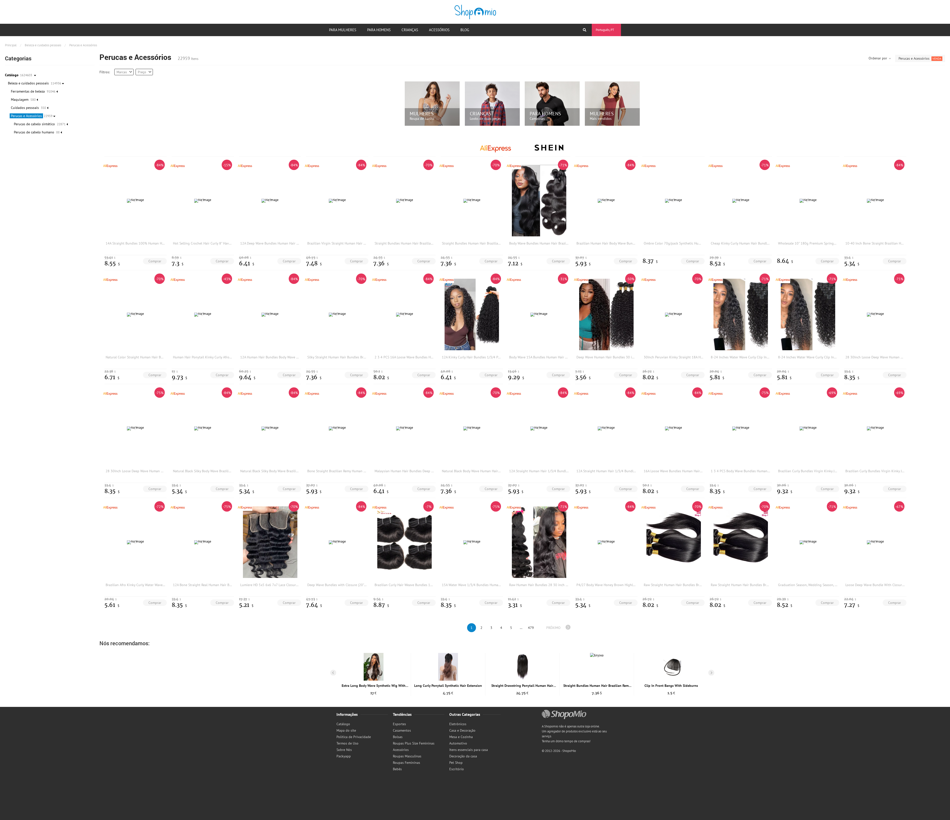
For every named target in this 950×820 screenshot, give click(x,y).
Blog (464, 29)
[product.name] (373, 667)
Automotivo (458, 743)
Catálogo (343, 724)
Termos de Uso (347, 743)
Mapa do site (346, 730)
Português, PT (605, 30)
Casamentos (402, 730)
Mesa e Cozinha (461, 737)
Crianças (410, 29)
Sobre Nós (344, 749)
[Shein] (549, 147)
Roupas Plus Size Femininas (413, 743)
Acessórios (439, 29)
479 (531, 627)
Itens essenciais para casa (468, 749)
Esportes (399, 724)
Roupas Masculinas (407, 756)
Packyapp (343, 756)
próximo (553, 627)
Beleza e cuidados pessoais (43, 45)
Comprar (154, 261)
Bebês (397, 769)
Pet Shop (456, 762)
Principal (11, 45)
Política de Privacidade (353, 737)
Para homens (379, 29)
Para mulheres (342, 29)
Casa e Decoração (462, 730)
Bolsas (398, 737)
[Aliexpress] (495, 147)
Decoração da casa (463, 756)
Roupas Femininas (406, 762)
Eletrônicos (457, 724)
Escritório (456, 769)
